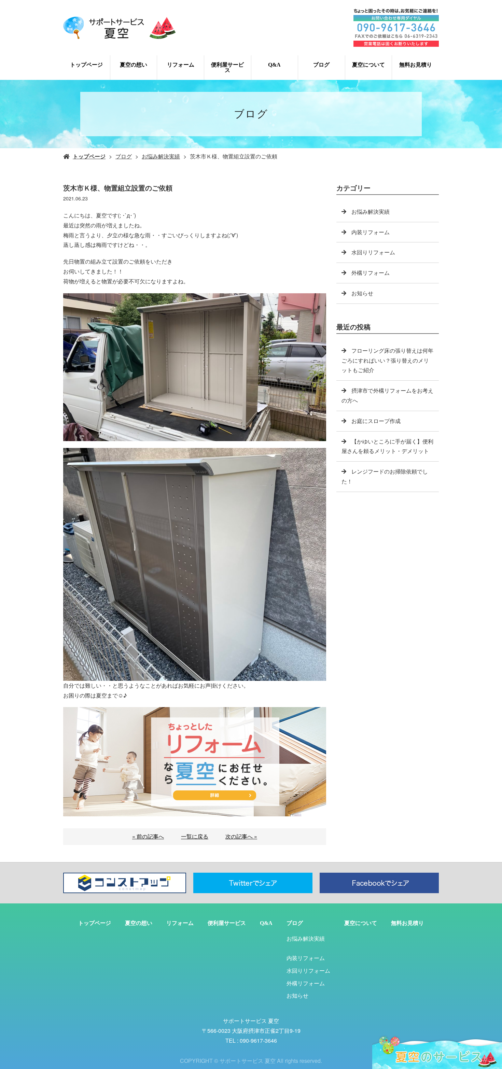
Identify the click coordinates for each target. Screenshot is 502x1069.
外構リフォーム (370, 273)
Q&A (274, 65)
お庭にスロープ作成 (376, 421)
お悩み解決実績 (161, 156)
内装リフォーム (370, 232)
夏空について (368, 65)
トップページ (86, 65)
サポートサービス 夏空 (251, 1021)
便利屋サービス (227, 67)
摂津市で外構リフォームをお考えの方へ (387, 395)
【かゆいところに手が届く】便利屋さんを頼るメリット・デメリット (387, 446)
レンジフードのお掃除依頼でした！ (384, 476)
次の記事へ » (241, 836)
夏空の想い (133, 65)
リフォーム (180, 65)
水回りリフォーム (373, 252)
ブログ (321, 65)
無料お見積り (415, 65)
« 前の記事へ (148, 836)
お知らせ (362, 293)
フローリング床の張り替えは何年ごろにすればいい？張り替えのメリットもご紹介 (387, 360)
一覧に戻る (194, 836)
